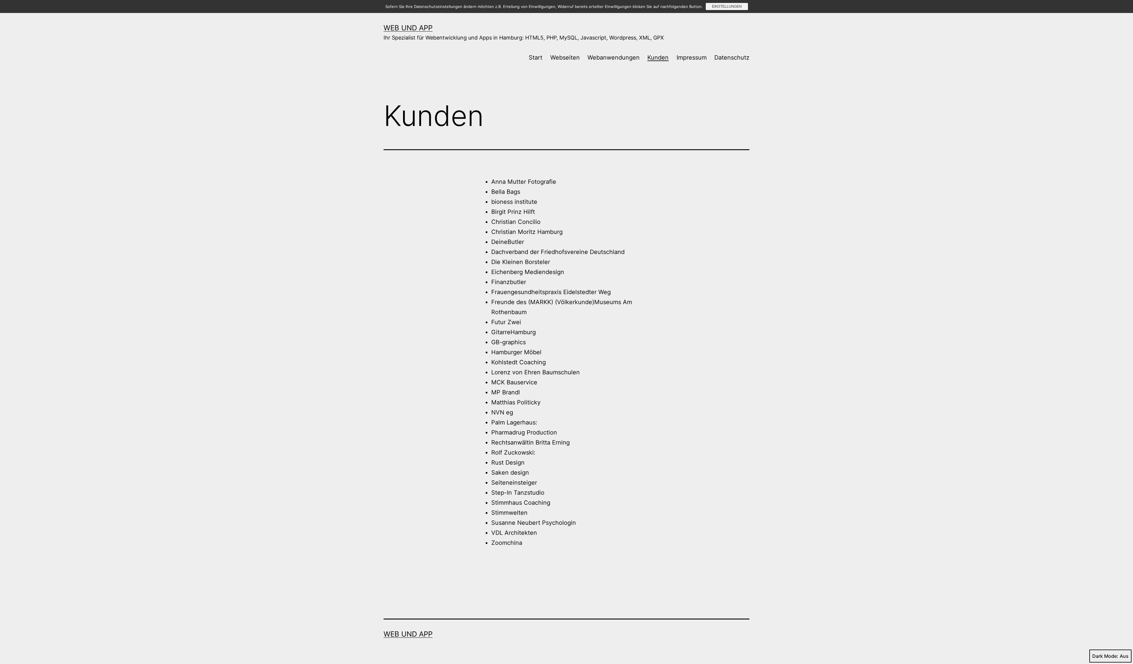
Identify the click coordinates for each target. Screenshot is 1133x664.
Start (535, 57)
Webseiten (565, 57)
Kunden (658, 57)
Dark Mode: (1105, 656)
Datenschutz (731, 57)
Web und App (408, 28)
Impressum (692, 57)
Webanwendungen (613, 57)
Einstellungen (727, 6)
